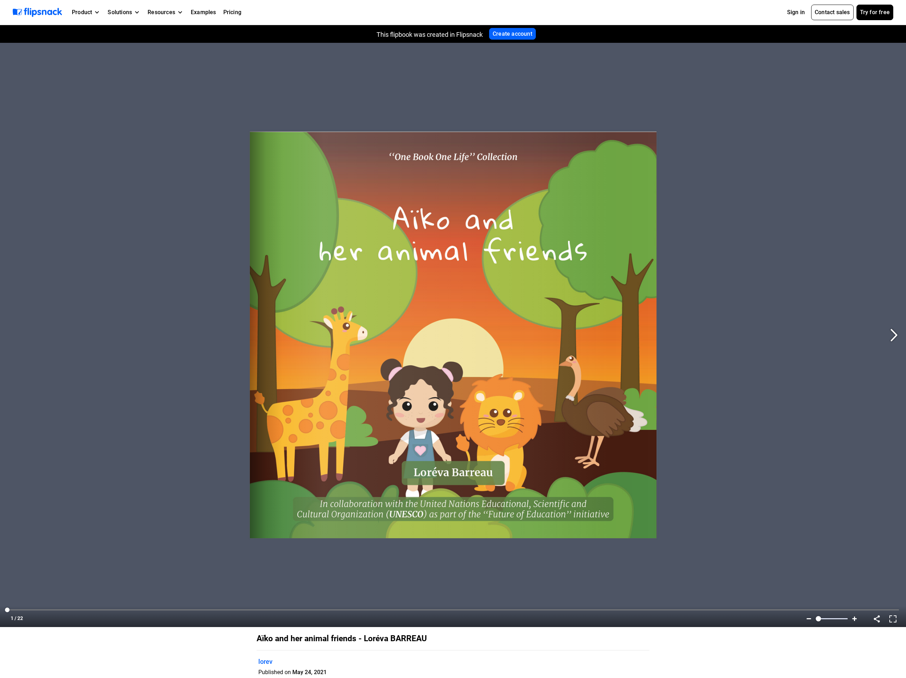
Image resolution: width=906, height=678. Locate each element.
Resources (161, 12)
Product (82, 12)
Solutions (120, 12)
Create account (512, 33)
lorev (265, 661)
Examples (203, 12)
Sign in (796, 12)
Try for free (875, 12)
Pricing (232, 12)
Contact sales (832, 12)
